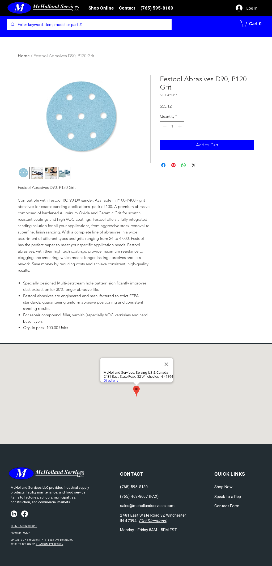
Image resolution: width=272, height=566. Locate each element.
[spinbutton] (172, 126)
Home (24, 55)
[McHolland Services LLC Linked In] (14, 513)
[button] (101, 8)
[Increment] (180, 126)
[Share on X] (193, 165)
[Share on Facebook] (163, 165)
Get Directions (153, 520)
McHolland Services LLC (29, 487)
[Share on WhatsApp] (183, 165)
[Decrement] (164, 126)
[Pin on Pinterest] (173, 165)
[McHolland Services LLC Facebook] (24, 513)
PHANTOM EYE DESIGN (49, 544)
